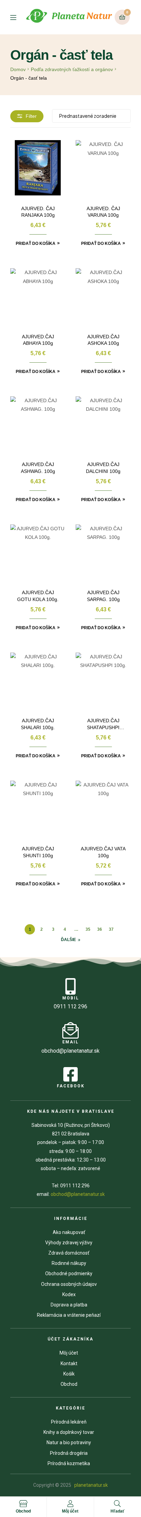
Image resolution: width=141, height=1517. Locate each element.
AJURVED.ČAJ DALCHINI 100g (103, 468)
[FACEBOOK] (70, 1074)
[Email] (70, 1030)
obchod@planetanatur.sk (78, 1194)
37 (111, 929)
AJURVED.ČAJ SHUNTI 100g (38, 852)
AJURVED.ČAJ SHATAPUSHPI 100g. (103, 724)
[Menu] (17, 17)
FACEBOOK (71, 1086)
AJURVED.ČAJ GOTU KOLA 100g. (38, 596)
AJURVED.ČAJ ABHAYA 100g (38, 340)
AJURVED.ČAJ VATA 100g (103, 852)
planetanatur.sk (90, 1485)
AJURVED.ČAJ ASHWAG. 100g (38, 468)
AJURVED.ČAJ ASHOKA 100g (103, 340)
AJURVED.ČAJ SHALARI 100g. (38, 724)
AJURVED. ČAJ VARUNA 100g (103, 212)
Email (70, 1042)
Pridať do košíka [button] (35, 243)
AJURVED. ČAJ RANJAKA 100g (38, 212)
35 (88, 929)
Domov (18, 69)
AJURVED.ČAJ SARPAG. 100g (103, 596)
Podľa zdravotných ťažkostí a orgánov (72, 69)
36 (99, 929)
